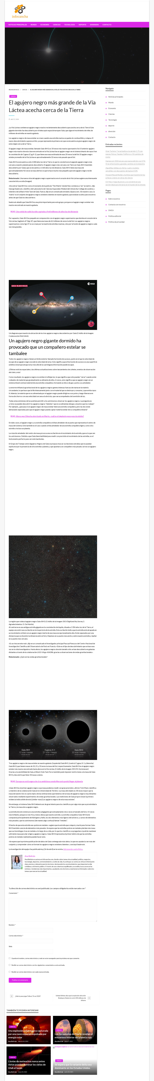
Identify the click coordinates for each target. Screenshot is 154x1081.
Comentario (13, 893)
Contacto (106, 25)
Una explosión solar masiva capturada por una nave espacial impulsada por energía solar (28, 1034)
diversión (94, 25)
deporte (82, 25)
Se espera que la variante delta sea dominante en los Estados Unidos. (73, 1066)
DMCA (111, 210)
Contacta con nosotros (117, 205)
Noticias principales (17, 25)
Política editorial (114, 216)
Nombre (12, 925)
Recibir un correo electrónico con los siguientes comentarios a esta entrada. (38, 965)
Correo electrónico (16, 936)
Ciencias (56, 25)
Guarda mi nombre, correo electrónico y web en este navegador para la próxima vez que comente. (45, 958)
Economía (44, 25)
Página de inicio (14, 89)
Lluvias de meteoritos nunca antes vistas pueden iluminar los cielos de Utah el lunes (27, 1064)
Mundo (34, 25)
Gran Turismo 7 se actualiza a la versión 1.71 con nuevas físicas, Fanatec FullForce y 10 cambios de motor (124, 154)
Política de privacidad (116, 222)
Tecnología (69, 25)
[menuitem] (18, 25)
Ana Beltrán (12, 1041)
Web (10, 946)
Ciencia (24, 89)
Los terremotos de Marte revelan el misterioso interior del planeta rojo (74, 1036)
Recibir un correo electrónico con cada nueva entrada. (30, 972)
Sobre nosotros (114, 199)
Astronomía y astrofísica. (73, 849)
